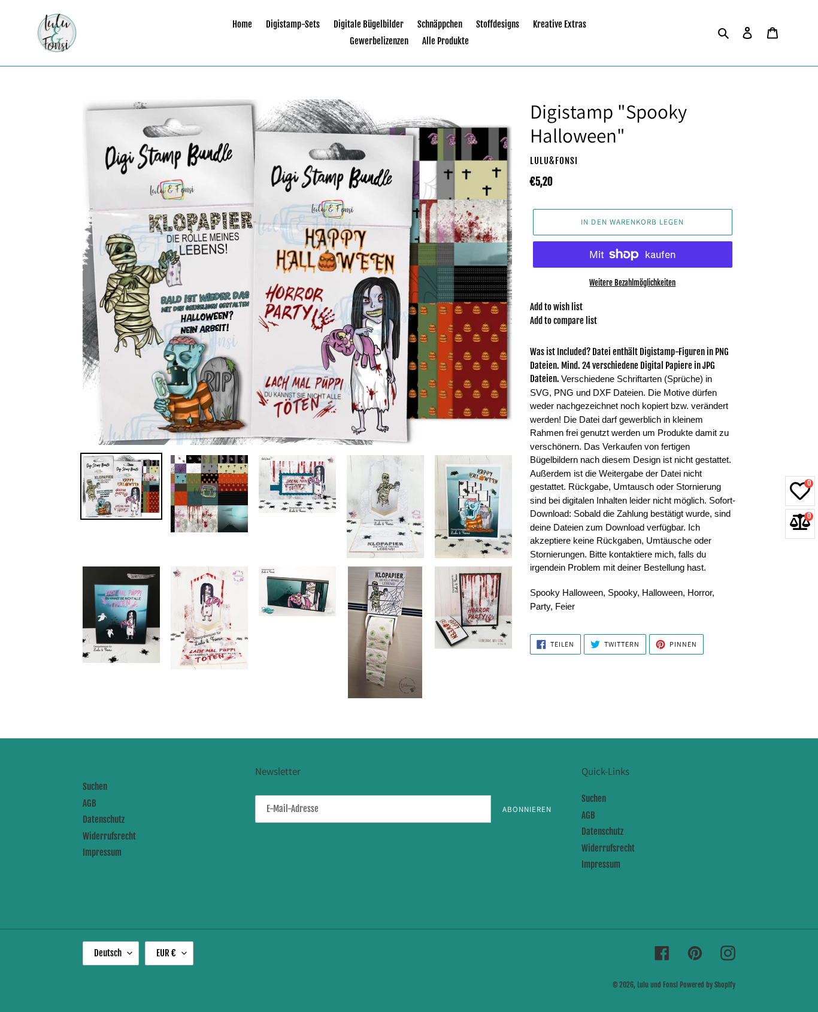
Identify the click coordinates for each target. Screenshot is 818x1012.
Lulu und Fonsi (657, 984)
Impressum (102, 852)
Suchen (95, 786)
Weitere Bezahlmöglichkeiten (632, 282)
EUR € (166, 953)
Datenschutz (104, 819)
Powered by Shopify (707, 984)
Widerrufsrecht (109, 836)
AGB (89, 803)
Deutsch (108, 953)
